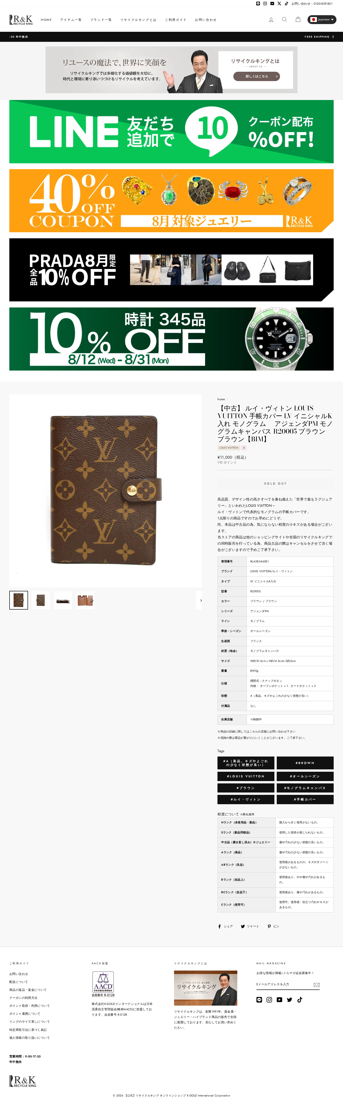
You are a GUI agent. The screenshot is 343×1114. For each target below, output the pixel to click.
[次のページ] (199, 600)
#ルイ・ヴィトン (246, 799)
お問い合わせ (206, 20)
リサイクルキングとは (138, 20)
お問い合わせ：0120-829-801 (312, 3)
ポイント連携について (25, 1013)
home (221, 399)
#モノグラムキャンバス (305, 788)
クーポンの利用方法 (23, 998)
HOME (46, 20)
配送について (18, 982)
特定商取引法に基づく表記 (28, 1030)
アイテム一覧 (71, 20)
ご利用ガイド (176, 20)
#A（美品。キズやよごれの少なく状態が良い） (246, 763)
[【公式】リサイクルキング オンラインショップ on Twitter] (289, 1000)
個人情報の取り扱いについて (29, 1037)
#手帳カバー (305, 799)
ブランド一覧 (101, 20)
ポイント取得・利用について (29, 1005)
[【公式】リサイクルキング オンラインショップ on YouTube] (279, 1000)
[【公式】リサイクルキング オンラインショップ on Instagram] (269, 1000)
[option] (171, 36)
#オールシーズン (305, 776)
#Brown (305, 763)
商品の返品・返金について (28, 990)
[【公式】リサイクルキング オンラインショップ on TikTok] (300, 1000)
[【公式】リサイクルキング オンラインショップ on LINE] (259, 1000)
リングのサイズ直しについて (29, 1021)
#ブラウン (246, 788)
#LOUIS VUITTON (246, 776)
